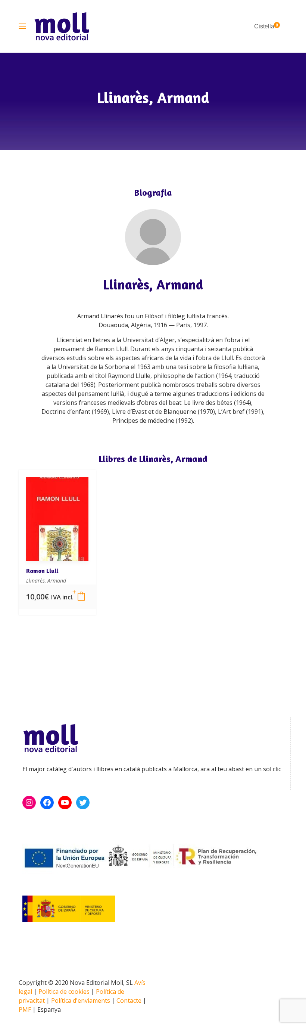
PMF (25, 1009)
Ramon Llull (42, 570)
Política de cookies (64, 991)
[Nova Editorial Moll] (62, 26)
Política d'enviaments (80, 1000)
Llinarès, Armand (153, 284)
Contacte (128, 1000)
